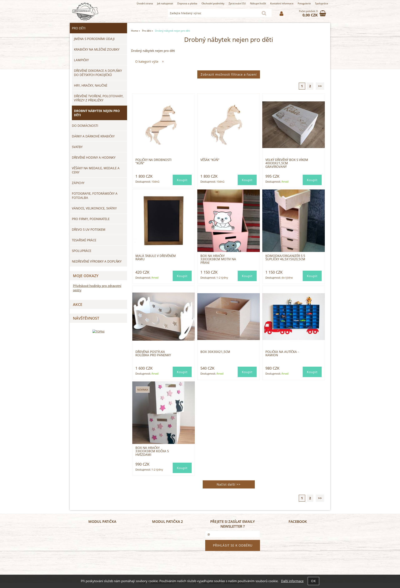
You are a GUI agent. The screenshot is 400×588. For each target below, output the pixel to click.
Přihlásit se (281, 13)
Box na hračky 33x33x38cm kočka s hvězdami (152, 451)
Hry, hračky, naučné (90, 85)
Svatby (77, 147)
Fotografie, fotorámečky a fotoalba (95, 195)
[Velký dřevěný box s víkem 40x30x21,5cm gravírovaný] (293, 124)
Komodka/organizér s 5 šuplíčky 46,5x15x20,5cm (285, 257)
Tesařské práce (84, 240)
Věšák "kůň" (209, 160)
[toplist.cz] (98, 331)
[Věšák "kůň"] (228, 125)
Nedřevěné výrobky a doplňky (96, 261)
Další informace (292, 581)
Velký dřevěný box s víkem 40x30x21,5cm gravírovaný (286, 163)
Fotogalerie (304, 3)
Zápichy (78, 183)
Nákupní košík (258, 3)
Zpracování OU (237, 3)
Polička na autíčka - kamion (282, 353)
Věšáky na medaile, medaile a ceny (96, 170)
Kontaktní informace (282, 3)
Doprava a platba (187, 3)
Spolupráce (321, 3)
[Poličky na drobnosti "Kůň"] (163, 125)
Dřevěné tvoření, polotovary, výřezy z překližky (99, 98)
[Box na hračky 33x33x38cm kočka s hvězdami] (163, 413)
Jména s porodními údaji (94, 39)
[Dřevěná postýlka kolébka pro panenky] (163, 317)
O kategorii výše (146, 61)
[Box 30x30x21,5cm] (228, 316)
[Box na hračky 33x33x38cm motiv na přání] (228, 220)
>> (320, 86)
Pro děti (78, 28)
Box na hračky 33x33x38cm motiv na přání (218, 259)
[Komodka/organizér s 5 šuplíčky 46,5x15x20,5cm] (293, 220)
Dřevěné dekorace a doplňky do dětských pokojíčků (98, 73)
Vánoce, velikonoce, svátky (94, 208)
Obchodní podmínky (212, 3)
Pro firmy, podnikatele (91, 219)
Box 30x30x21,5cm (215, 352)
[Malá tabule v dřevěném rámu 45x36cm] (163, 220)
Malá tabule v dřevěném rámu (155, 257)
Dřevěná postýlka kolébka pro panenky (153, 353)
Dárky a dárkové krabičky (93, 136)
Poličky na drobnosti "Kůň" (153, 161)
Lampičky (81, 60)
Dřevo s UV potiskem (88, 229)
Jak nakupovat (165, 3)
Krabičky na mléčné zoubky (96, 49)
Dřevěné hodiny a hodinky (93, 157)
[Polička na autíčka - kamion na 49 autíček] (293, 316)
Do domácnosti (85, 125)
